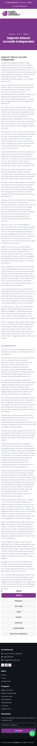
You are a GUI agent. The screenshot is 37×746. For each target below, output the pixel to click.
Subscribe (18, 731)
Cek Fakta (4, 706)
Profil (19, 34)
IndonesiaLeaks (6, 703)
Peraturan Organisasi (18, 634)
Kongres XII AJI (6, 709)
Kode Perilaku (18, 628)
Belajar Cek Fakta (7, 690)
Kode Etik (18, 623)
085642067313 (13, 2)
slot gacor (16, 742)
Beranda (11, 34)
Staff (19, 612)
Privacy (3, 675)
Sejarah (19, 595)
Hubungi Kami (6, 681)
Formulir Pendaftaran (19, 6)
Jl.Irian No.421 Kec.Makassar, (13, 654)
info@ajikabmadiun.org (12, 660)
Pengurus (18, 601)
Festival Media (6, 699)
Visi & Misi (18, 606)
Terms (3, 678)
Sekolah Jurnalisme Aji (8, 693)
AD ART (18, 617)
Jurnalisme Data (6, 696)
